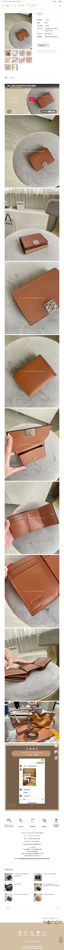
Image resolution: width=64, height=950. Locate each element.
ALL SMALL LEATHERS (45, 50)
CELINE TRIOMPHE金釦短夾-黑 (21, 873)
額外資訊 (12, 77)
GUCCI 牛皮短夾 (17, 884)
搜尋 (57, 908)
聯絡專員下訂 (43, 45)
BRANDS (54, 50)
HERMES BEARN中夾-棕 (48, 894)
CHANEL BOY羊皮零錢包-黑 (49, 873)
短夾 (55, 52)
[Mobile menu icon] (60, 6)
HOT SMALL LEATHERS (43, 52)
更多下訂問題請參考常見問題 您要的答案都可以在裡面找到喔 (32, 858)
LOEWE (52, 52)
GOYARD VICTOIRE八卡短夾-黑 (21, 894)
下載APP (5, 1)
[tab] (6, 77)
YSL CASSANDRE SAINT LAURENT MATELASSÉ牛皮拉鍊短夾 (51, 885)
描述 (6, 77)
